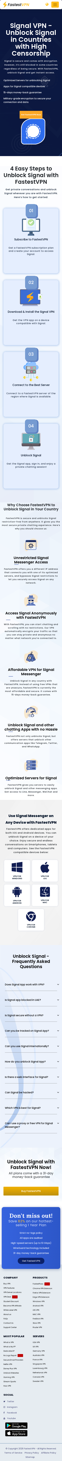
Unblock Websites (11, 1373)
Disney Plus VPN (10, 1368)
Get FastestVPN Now (31, 114)
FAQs (5, 1318)
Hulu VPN (7, 1386)
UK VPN (35, 1346)
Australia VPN (38, 1355)
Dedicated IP (8, 1351)
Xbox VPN (37, 1323)
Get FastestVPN (31, 1261)
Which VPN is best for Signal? (23, 1108)
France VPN (37, 1359)
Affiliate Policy (48, 1452)
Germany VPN (39, 1351)
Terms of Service (13, 1452)
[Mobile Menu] (55, 5)
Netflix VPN (7, 1364)
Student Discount (11, 1301)
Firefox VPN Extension (41, 1293)
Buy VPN (6, 1283)
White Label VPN (10, 1310)
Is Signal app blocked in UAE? (23, 1000)
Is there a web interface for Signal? (26, 1077)
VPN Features (9, 1288)
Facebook (11, 1412)
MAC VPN (36, 1314)
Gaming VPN (9, 1377)
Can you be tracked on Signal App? (27, 1031)
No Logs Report (9, 1355)
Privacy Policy (32, 1452)
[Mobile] (47, 4)
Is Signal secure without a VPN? (24, 1015)
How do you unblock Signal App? (25, 1061)
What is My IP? (9, 1346)
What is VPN (8, 1342)
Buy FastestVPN (31, 1191)
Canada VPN (38, 1377)
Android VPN (38, 1305)
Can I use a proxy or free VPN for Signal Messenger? (29, 1125)
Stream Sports (9, 1381)
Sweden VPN (38, 1381)
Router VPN (37, 1327)
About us (7, 1314)
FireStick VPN (38, 1318)
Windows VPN (39, 1301)
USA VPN (36, 1342)
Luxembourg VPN (40, 1368)
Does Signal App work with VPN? (24, 984)
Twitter (10, 1401)
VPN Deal (7, 1297)
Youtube (11, 1418)
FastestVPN (29, 1448)
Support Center (10, 1327)
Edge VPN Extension (41, 1297)
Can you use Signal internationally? (27, 1046)
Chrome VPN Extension (42, 1288)
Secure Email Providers (13, 1360)
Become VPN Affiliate (12, 1305)
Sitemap (30, 1457)
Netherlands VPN (40, 1372)
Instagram (11, 1407)
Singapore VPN (39, 1364)
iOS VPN (36, 1310)
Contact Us (8, 1323)
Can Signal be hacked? (19, 1092)
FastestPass (38, 1284)
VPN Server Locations (12, 1292)
